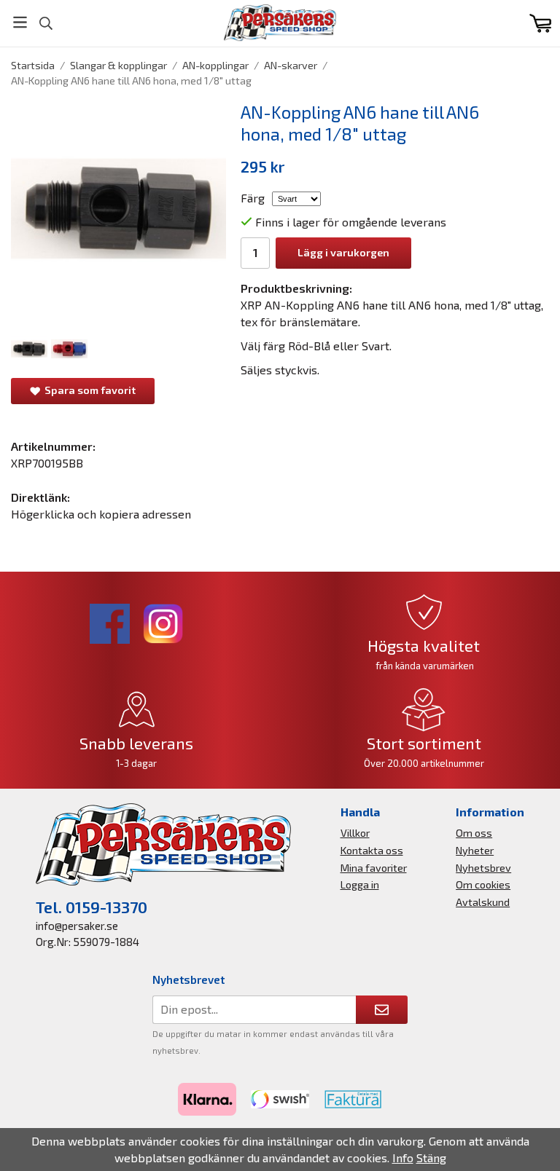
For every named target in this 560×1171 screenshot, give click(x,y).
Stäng (431, 1157)
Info (402, 1157)
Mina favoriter (374, 868)
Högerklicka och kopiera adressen (101, 514)
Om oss (474, 833)
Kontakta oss (372, 850)
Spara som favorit (88, 390)
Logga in (360, 884)
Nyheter (475, 850)
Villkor (355, 833)
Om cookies (483, 884)
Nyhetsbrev (483, 868)
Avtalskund (483, 902)
